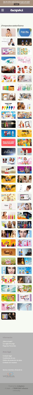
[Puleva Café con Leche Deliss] (24, 42)
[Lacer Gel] (24, 78)
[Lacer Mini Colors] (8, 106)
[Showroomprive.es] (24, 124)
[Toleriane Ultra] (8, 270)
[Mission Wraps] (24, 115)
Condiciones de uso (9, 358)
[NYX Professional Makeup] (8, 32)
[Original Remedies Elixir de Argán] (24, 51)
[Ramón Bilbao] (24, 179)
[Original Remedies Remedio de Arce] (24, 69)
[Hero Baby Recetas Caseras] (24, 288)
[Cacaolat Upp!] (8, 197)
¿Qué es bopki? (7, 341)
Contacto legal (7, 356)
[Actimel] (8, 115)
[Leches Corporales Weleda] (8, 215)
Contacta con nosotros (10, 362)
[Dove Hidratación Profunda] (24, 188)
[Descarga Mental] (24, 32)
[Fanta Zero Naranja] (8, 179)
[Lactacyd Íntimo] (24, 206)
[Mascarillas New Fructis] (8, 87)
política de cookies (25, 2)
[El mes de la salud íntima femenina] (8, 142)
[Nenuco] (24, 160)
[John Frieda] (8, 316)
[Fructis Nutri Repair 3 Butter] (24, 133)
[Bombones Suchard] (8, 252)
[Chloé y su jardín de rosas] (8, 206)
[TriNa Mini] (24, 142)
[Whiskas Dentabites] (24, 170)
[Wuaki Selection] (8, 151)
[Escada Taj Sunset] (8, 279)
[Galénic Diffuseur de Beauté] (24, 60)
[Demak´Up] (8, 51)
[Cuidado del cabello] (24, 279)
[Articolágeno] (8, 96)
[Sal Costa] (8, 224)
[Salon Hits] (8, 233)
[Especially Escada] (8, 261)
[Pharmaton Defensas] (24, 215)
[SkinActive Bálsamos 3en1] (8, 78)
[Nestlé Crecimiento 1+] (24, 270)
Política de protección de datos (12, 360)
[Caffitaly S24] (8, 69)
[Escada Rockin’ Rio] (8, 243)
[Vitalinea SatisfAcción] (24, 297)
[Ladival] (24, 106)
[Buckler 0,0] (24, 252)
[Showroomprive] (8, 42)
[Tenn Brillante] (24, 261)
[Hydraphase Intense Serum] (24, 233)
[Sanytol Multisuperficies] (8, 288)
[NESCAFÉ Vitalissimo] (8, 160)
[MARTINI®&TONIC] (24, 151)
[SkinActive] (24, 87)
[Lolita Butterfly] (8, 307)
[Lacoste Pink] (24, 243)
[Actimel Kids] (8, 133)
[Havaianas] (24, 224)
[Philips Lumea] (24, 307)
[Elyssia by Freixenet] (8, 124)
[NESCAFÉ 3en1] (8, 170)
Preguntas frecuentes (9, 346)
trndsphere (20, 386)
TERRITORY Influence (20, 388)
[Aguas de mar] (8, 60)
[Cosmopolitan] (24, 197)
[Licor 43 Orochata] (24, 96)
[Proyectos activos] (17, 10)
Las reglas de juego (9, 344)
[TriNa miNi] (8, 297)
